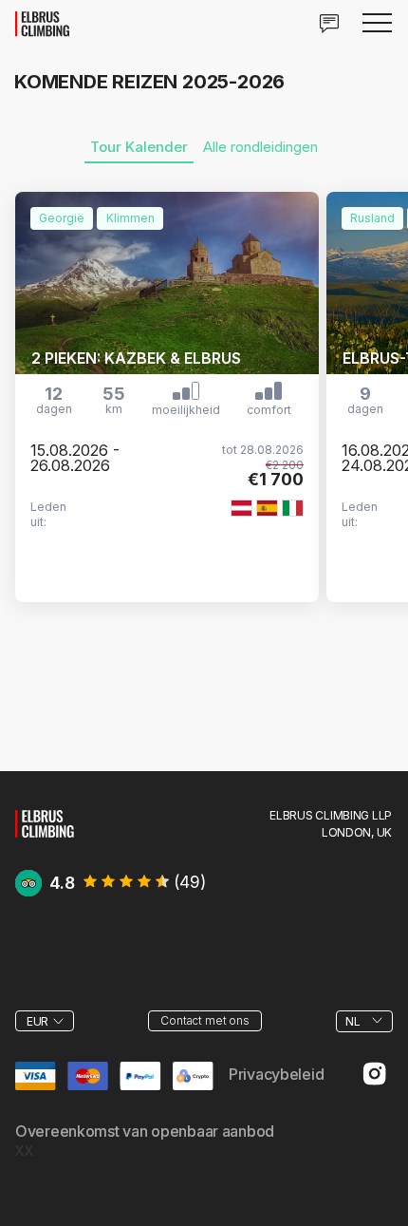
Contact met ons (204, 1020)
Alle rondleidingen (260, 147)
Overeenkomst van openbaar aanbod (144, 1131)
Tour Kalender (139, 147)
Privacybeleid (276, 1075)
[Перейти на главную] (44, 821)
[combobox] (44, 1020)
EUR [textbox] (37, 1021)
